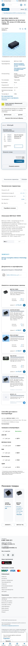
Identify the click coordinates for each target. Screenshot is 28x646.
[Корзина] (24, 4)
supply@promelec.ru (9, 547)
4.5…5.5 (22, 193)
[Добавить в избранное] (20, 29)
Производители (6, 582)
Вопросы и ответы (7, 602)
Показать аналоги (14, 166)
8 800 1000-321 (7, 540)
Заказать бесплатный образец (14, 118)
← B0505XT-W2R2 (9, 524)
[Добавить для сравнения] (23, 29)
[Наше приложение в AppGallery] (7, 563)
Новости (4, 576)
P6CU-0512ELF (17, 336)
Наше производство (7, 589)
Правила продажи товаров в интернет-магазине (13, 598)
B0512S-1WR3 (17, 290)
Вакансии (4, 587)
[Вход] (21, 4)
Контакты (4, 578)
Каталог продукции (7, 580)
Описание (4, 99)
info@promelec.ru (8, 544)
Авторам (4, 591)
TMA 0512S (17, 356)
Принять (8, 641)
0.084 (22, 199)
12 (23, 196)
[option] (14, 44)
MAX (21, 114)
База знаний (5, 608)
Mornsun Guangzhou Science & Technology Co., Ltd (19, 65)
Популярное (5, 610)
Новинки (4, 584)
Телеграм (8, 114)
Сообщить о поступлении (16, 389)
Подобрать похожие (10, 208)
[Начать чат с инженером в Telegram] (24, 402)
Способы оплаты (6, 604)
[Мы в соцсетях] (3, 555)
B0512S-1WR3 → (21, 524)
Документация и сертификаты (10, 98)
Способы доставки (7, 600)
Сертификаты (5, 606)
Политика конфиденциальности (10, 625)
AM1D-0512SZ (17, 377)
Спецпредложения (7, 585)
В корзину (19, 161)
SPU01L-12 (17, 395)
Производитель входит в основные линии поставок (20, 69)
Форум (4, 612)
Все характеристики (7, 96)
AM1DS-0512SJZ (17, 310)
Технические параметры (11, 179)
